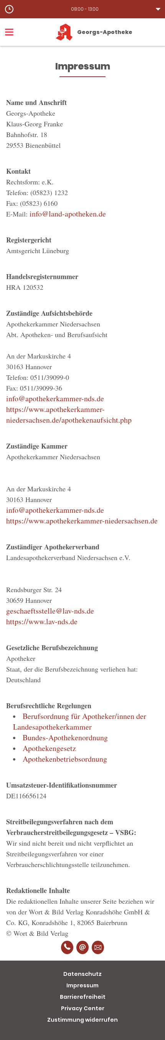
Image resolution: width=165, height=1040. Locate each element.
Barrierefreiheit (83, 997)
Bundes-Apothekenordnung (65, 737)
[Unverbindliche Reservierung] (98, 947)
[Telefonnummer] (67, 947)
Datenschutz (82, 974)
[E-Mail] (82, 947)
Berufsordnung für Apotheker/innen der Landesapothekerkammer (79, 721)
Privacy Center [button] (82, 1008)
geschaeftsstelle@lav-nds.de (50, 611)
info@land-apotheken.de (68, 213)
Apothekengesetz (49, 748)
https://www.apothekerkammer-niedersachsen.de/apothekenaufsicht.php (69, 414)
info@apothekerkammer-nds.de (55, 398)
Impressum (82, 985)
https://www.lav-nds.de (42, 621)
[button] (82, 9)
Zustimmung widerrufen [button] (82, 1020)
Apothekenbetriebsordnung (65, 759)
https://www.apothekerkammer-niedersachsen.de (82, 520)
